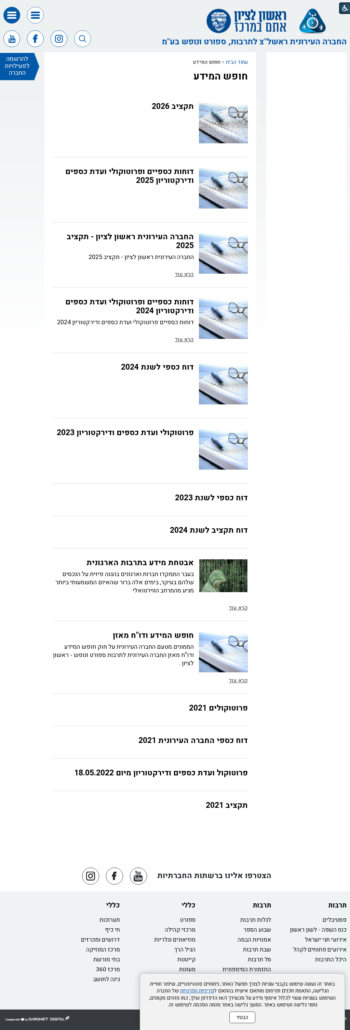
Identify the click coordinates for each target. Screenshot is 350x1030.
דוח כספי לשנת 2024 (157, 367)
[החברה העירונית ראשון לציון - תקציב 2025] (223, 253)
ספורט (188, 920)
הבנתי (242, 1017)
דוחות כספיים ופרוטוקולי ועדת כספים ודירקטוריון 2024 (129, 306)
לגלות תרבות (255, 920)
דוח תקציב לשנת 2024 (209, 530)
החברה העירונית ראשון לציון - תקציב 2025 (130, 241)
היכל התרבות (331, 959)
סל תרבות (259, 959)
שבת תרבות (257, 949)
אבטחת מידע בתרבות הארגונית (140, 563)
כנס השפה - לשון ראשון (318, 930)
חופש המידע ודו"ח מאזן (153, 635)
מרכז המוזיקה (103, 949)
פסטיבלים (335, 920)
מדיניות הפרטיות (197, 991)
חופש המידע (220, 76)
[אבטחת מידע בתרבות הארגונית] (223, 575)
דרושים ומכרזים (100, 939)
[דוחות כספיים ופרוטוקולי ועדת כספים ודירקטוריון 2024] (223, 319)
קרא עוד (184, 274)
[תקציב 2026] (223, 123)
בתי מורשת (106, 959)
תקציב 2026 (173, 106)
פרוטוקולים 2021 (218, 708)
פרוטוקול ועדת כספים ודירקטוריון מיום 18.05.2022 (161, 773)
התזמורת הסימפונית (247, 969)
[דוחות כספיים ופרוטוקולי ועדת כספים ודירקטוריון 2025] (223, 188)
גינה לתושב (106, 979)
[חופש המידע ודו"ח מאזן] (223, 652)
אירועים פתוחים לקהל (320, 949)
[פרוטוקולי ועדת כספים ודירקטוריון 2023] (223, 449)
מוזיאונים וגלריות (175, 939)
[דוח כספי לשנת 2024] (223, 384)
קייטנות (186, 959)
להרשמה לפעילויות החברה (17, 65)
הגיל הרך (185, 949)
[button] (35, 15)
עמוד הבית (237, 62)
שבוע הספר (257, 930)
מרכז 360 (108, 969)
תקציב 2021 (227, 805)
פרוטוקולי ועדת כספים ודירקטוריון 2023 (125, 433)
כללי (188, 905)
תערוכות (109, 920)
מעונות (187, 969)
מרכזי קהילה (180, 930)
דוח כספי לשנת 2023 (211, 498)
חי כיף (112, 930)
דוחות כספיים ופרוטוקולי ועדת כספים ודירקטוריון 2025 (129, 176)
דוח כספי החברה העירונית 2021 (193, 740)
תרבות (337, 905)
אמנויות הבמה (254, 939)
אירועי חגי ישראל (326, 939)
